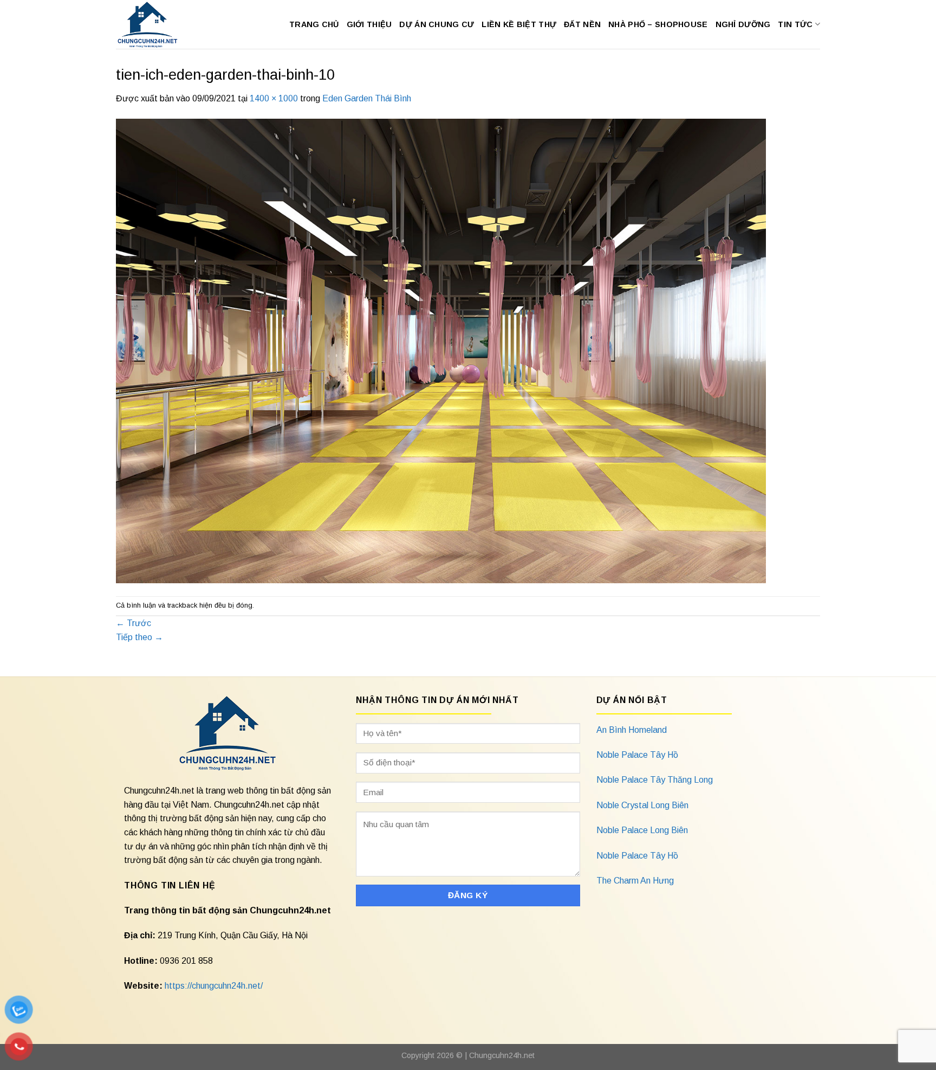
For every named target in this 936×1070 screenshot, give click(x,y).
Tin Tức (795, 24)
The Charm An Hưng (635, 880)
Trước (133, 623)
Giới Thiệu (369, 24)
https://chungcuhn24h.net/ (214, 985)
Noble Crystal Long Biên (642, 805)
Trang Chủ (314, 24)
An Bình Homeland (631, 729)
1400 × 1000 (274, 98)
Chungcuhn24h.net (502, 1055)
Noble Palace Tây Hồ (637, 754)
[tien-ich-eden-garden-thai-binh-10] (441, 349)
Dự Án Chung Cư (436, 24)
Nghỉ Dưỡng (743, 24)
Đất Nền (582, 24)
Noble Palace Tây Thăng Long (654, 779)
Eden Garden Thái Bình (366, 98)
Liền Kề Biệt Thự (519, 24)
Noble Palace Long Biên (642, 830)
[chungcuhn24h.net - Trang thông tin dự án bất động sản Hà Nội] (153, 24)
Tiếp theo (139, 637)
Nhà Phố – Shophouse (657, 24)
